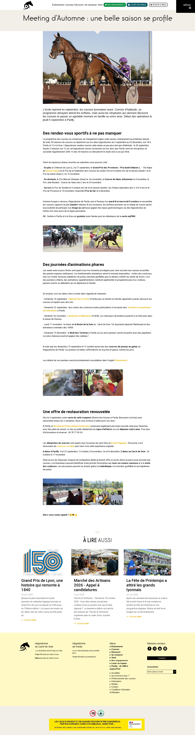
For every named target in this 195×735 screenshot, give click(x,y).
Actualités (115, 673)
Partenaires (116, 681)
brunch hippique (119, 443)
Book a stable (159, 5)
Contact (114, 687)
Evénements (121, 360)
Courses (69, 4)
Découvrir (79, 4)
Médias (114, 684)
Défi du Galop (52, 171)
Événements (58, 4)
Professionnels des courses (123, 678)
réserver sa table (65, 446)
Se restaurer (91, 4)
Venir (100, 4)
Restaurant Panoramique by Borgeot (72, 426)
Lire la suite (30, 620)
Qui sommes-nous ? (120, 676)
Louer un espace (138, 5)
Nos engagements (116, 5)
